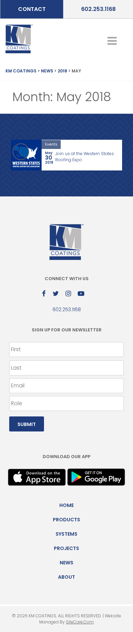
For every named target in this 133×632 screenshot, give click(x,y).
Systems (66, 534)
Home (66, 505)
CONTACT (32, 9)
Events (51, 144)
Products (66, 519)
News (66, 562)
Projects (66, 548)
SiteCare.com (80, 622)
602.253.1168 (98, 9)
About (66, 577)
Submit (26, 424)
